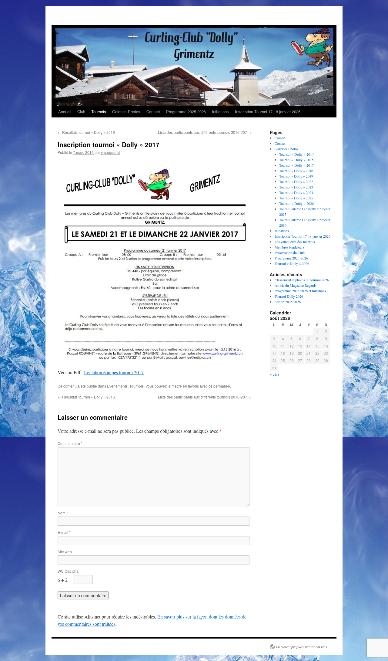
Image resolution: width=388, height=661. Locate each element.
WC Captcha (68, 571)
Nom (63, 512)
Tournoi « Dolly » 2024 (296, 192)
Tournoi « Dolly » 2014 (296, 154)
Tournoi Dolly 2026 (289, 296)
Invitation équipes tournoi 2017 (114, 372)
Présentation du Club (290, 252)
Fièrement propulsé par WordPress (301, 646)
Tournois (98, 111)
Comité (280, 137)
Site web (65, 551)
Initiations (220, 111)
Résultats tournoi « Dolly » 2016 (86, 132)
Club (81, 111)
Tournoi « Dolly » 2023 (296, 187)
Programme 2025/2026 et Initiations (300, 290)
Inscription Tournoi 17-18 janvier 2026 (267, 111)
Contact (153, 111)
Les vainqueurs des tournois (295, 241)
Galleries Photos (286, 148)
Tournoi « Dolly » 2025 (296, 197)
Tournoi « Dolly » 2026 (296, 203)
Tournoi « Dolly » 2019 (296, 176)
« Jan (274, 374)
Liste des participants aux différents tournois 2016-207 (205, 132)
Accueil (64, 111)
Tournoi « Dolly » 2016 (296, 170)
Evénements (117, 385)
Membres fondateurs (289, 247)
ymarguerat (110, 152)
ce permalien (219, 385)
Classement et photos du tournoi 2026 (302, 279)
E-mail (64, 532)
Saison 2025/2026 (288, 301)
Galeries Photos (126, 111)
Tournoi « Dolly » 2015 (296, 159)
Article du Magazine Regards (295, 285)
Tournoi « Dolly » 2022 (296, 181)
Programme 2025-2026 (186, 111)
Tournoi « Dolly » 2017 (296, 165)
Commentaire (70, 443)
